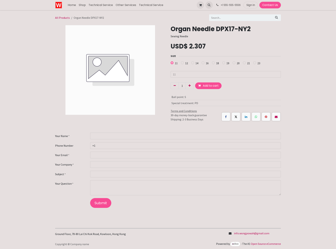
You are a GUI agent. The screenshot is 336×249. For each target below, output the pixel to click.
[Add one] (190, 85)
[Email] (276, 117)
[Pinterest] (266, 117)
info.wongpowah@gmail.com (251, 233)
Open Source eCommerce (266, 244)
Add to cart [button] (210, 86)
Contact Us (270, 5)
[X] (236, 117)
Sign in (250, 5)
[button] (209, 5)
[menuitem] (71, 5)
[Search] (276, 17)
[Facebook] (226, 117)
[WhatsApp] (256, 117)
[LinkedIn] (246, 117)
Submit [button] (100, 203)
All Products (62, 17)
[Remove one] (175, 85)
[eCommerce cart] (200, 5)
